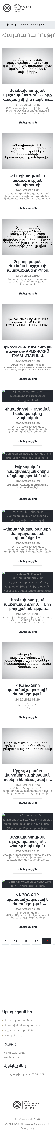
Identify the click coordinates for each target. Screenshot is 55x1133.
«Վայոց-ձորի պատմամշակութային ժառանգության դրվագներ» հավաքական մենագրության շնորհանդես (27, 696)
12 (36, 941)
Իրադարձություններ (18, 1020)
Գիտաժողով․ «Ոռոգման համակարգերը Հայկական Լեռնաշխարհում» (28, 415)
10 (15, 941)
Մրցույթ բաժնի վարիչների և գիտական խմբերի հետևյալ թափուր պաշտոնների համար (27, 777)
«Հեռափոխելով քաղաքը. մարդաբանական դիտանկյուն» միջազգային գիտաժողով (27, 535)
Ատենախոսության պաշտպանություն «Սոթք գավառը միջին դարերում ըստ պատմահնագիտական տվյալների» (27, 101)
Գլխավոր (11, 24)
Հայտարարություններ (19, 1030)
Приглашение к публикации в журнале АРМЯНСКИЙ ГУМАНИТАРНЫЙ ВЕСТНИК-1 (27, 353)
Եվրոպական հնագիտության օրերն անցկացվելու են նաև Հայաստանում (27, 473)
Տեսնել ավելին (27, 122)
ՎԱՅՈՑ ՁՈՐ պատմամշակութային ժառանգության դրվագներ (28, 901)
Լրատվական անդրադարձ (22, 1025)
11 (25, 941)
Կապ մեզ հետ (14, 1035)
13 (46, 941)
